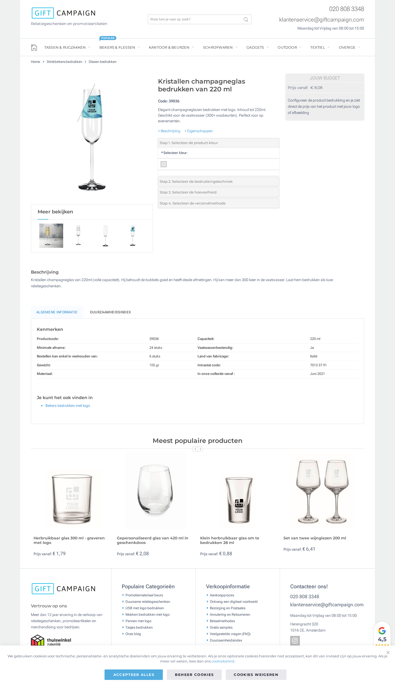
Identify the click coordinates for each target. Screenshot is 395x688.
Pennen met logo (138, 621)
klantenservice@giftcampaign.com (321, 19)
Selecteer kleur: (174, 153)
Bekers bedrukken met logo (67, 405)
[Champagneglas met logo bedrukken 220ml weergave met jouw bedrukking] (92, 139)
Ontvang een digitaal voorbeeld (234, 602)
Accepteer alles (133, 674)
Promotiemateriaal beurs (144, 595)
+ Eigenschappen (199, 131)
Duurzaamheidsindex (110, 312)
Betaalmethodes (222, 621)
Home (36, 62)
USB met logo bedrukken (144, 608)
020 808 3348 (346, 9)
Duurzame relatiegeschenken (147, 602)
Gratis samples (221, 627)
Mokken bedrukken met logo (147, 614)
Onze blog (133, 634)
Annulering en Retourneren (230, 614)
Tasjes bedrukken (139, 627)
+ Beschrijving (169, 131)
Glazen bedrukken (102, 62)
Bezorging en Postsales (227, 608)
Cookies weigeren (256, 674)
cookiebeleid (222, 661)
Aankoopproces (222, 595)
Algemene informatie (57, 312)
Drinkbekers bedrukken (65, 62)
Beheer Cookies (194, 674)
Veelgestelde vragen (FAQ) (230, 634)
